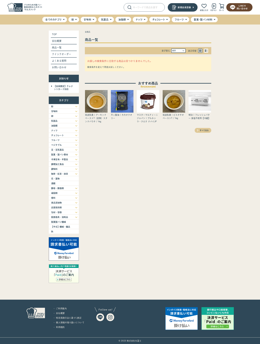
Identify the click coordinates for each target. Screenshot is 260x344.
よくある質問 (59, 61)
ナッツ (139, 19)
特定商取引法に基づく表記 (69, 318)
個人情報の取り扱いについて (70, 322)
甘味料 (87, 19)
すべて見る (204, 130)
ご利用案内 (61, 308)
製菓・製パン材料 (203, 19)
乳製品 (105, 19)
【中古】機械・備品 (60, 227)
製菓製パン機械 (58, 222)
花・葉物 (55, 179)
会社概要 (57, 41)
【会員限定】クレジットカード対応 (63, 87)
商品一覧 (57, 47)
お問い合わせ (59, 67)
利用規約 (60, 327)
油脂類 (122, 19)
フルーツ (179, 19)
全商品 (87, 32)
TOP (54, 34)
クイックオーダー (61, 54)
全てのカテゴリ (53, 19)
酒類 (53, 183)
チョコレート (158, 19)
